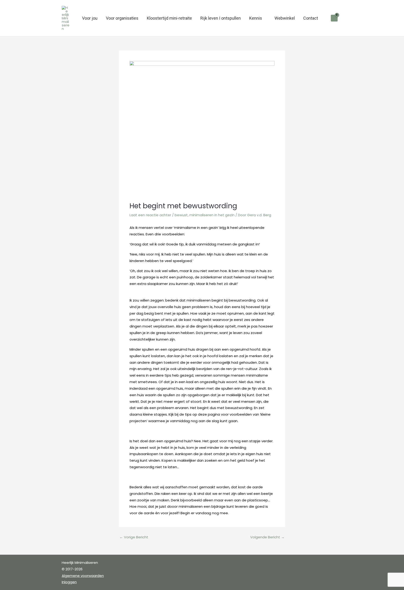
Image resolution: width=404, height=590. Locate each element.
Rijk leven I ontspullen (220, 18)
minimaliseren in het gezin (211, 214)
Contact (310, 18)
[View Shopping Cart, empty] (334, 18)
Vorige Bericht (133, 537)
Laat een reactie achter (150, 214)
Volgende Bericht (267, 537)
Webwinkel (284, 18)
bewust (181, 214)
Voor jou (89, 18)
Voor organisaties (122, 18)
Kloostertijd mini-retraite (169, 18)
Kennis (255, 18)
